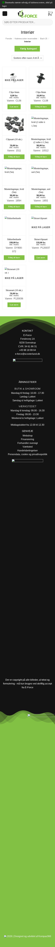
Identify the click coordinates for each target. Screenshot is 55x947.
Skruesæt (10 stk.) (14, 290)
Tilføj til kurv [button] (41, 107)
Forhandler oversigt (27, 443)
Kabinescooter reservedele (26, 39)
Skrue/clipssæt (41, 239)
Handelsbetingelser (27, 450)
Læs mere (14, 107)
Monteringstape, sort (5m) (40, 190)
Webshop (28, 435)
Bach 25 (43, 39)
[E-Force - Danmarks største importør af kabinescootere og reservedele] (27, 13)
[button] (4, 13)
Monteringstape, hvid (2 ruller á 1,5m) (41, 140)
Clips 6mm (14, 92)
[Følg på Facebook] (3, 717)
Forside (9, 39)
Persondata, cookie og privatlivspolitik (27, 454)
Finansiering (27, 439)
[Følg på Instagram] (10, 717)
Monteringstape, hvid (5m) (14, 190)
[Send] (49, 22)
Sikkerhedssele (14, 239)
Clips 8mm (41, 92)
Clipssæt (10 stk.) (14, 139)
